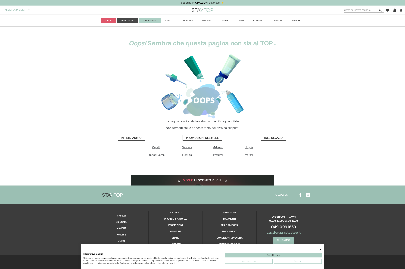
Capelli (169, 21)
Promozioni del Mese (202, 137)
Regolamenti (229, 231)
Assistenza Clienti (16, 10)
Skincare (188, 21)
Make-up (218, 147)
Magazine (175, 231)
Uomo (241, 21)
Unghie (224, 21)
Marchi (249, 154)
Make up (206, 21)
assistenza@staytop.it (284, 233)
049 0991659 (283, 227)
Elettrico (258, 21)
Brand (175, 238)
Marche (296, 21)
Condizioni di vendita (230, 238)
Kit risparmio (131, 137)
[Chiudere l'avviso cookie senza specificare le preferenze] (320, 249)
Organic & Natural (175, 219)
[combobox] (364, 10)
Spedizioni (229, 212)
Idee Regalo (273, 137)
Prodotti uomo (156, 154)
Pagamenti (229, 219)
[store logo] (202, 10)
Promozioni (175, 225)
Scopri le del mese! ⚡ (202, 2)
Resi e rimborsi (229, 225)
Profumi (278, 21)
